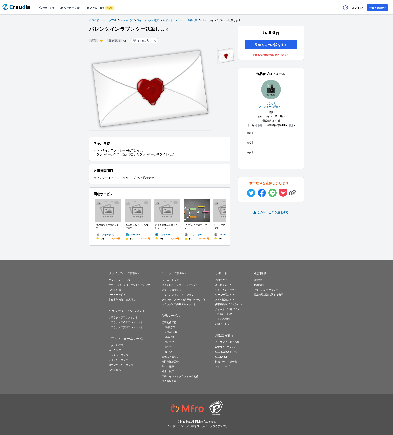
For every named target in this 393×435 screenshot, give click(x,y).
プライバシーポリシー (266, 289)
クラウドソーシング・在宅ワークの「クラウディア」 (196, 426)
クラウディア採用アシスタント (179, 304)
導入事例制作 (169, 381)
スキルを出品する (171, 289)
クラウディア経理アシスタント (125, 322)
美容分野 (170, 342)
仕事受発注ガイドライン (228, 304)
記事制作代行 (169, 322)
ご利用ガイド (222, 279)
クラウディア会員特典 (227, 342)
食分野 (168, 351)
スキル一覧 (126, 20)
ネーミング (114, 350)
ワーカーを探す (72, 7)
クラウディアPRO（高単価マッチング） (184, 299)
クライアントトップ (119, 279)
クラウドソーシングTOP (102, 20)
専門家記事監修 (170, 361)
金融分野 (170, 337)
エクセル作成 (115, 345)
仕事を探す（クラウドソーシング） (181, 284)
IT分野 (168, 347)
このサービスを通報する (273, 212)
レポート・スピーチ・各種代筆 (180, 20)
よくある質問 (222, 319)
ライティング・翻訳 (148, 20)
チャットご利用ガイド (227, 309)
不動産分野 (171, 332)
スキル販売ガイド (225, 299)
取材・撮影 (168, 366)
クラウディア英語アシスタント (125, 327)
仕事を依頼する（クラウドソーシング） (130, 284)
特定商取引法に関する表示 (268, 294)
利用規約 (259, 284)
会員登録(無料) (377, 7)
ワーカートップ (170, 279)
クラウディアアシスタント (123, 317)
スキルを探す (100, 7)
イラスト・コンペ (118, 355)
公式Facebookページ (226, 351)
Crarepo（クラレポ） (227, 347)
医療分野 (170, 327)
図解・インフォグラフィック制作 (180, 376)
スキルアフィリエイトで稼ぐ (178, 294)
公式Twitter (221, 356)
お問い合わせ (222, 324)
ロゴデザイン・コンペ (120, 364)
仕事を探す (48, 7)
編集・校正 (168, 371)
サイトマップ (222, 366)
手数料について (223, 314)
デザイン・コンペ (118, 360)
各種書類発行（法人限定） (123, 299)
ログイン (357, 7)
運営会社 (259, 279)
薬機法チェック (170, 356)
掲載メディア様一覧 (226, 361)
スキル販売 (114, 369)
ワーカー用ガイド (225, 294)
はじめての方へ (223, 284)
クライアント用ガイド (227, 289)
